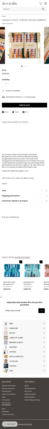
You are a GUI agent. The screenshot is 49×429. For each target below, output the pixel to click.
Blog (3, 409)
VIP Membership (29, 388)
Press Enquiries (29, 397)
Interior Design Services (32, 400)
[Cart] (40, 3)
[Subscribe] (41, 310)
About (26, 386)
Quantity (5, 80)
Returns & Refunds (8, 388)
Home (4, 16)
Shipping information (11, 196)
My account (6, 403)
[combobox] (24, 9)
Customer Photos (8, 414)
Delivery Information (9, 386)
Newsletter (5, 412)
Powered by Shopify (24, 424)
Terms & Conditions (9, 394)
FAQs (3, 397)
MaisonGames (7, 23)
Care (4, 190)
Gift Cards (28, 391)
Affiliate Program (30, 394)
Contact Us (6, 400)
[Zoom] (39, 60)
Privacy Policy (6, 391)
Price (4, 70)
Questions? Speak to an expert (15, 201)
